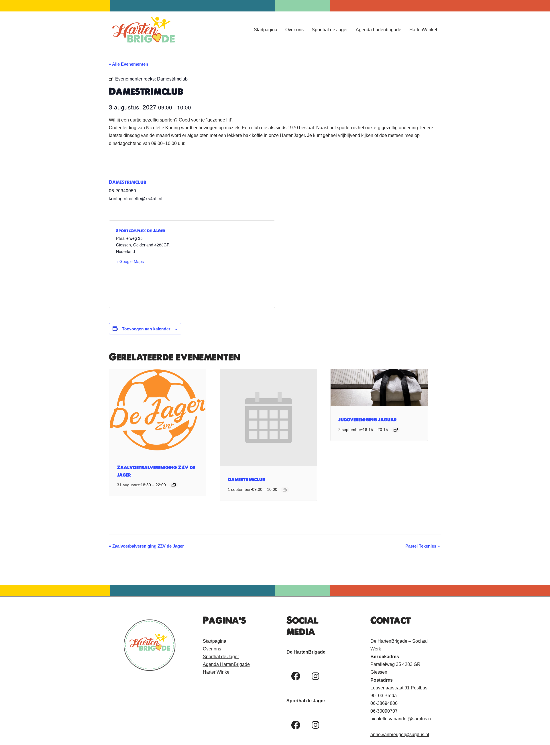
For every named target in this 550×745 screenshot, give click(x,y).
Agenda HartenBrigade (226, 664)
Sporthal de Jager (330, 29)
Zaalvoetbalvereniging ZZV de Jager (146, 546)
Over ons (294, 29)
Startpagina (265, 29)
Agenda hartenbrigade (378, 29)
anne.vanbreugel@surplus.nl (399, 734)
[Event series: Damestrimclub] (285, 489)
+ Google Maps (130, 261)
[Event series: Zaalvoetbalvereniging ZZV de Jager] (174, 485)
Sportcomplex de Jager (140, 230)
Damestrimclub (127, 182)
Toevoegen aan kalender (146, 329)
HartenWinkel (423, 29)
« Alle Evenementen (128, 64)
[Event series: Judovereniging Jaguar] (396, 430)
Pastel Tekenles (422, 546)
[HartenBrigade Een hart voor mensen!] (143, 30)
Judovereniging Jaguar (367, 419)
